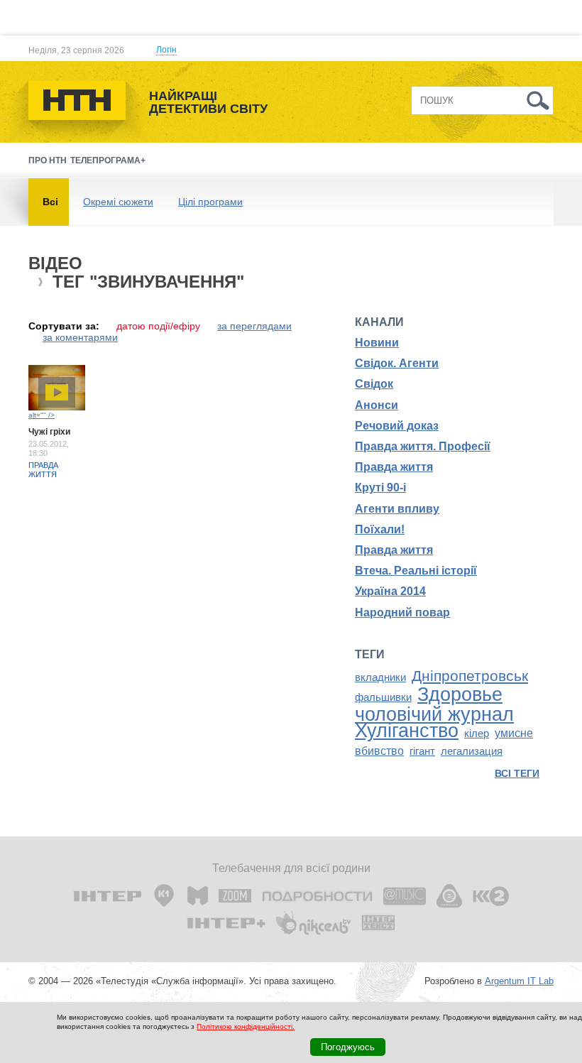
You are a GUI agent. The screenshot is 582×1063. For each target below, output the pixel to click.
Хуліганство (407, 730)
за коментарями (80, 337)
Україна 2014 (390, 591)
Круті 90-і (380, 487)
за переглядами (254, 326)
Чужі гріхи (49, 432)
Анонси (376, 405)
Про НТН (47, 160)
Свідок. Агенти (397, 363)
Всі (50, 201)
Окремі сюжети (118, 201)
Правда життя (43, 469)
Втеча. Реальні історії (416, 571)
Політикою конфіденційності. (246, 1026)
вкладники (380, 677)
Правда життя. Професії (422, 446)
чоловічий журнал (434, 714)
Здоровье (460, 694)
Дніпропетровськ (470, 676)
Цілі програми (210, 201)
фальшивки (383, 697)
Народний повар (402, 612)
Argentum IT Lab (519, 981)
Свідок (374, 384)
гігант (422, 751)
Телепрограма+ (108, 160)
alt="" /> (41, 415)
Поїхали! (380, 529)
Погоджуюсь (348, 1047)
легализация (472, 751)
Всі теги (517, 773)
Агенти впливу (397, 509)
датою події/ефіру (158, 326)
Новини (377, 343)
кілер (476, 733)
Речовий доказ (397, 426)
